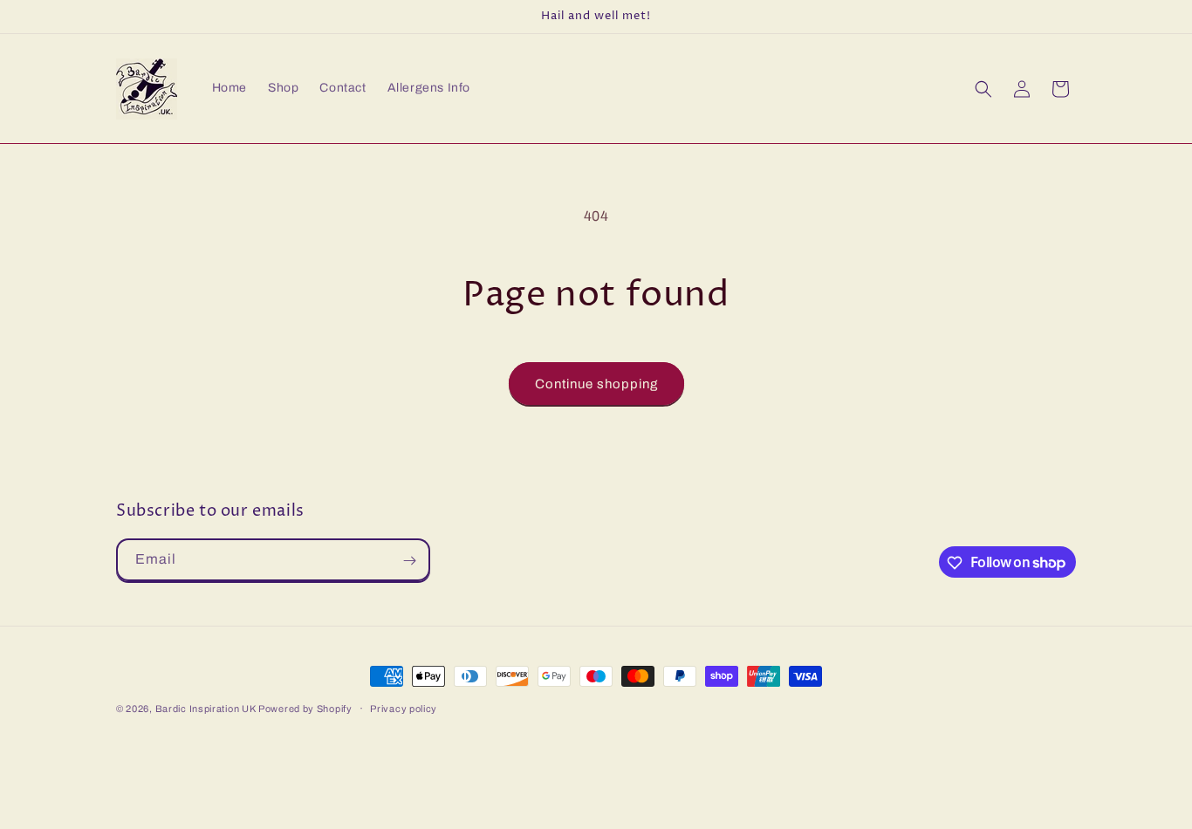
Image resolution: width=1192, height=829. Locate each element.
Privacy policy (403, 707)
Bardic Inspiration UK (206, 708)
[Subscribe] (409, 560)
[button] (983, 89)
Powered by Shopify (305, 708)
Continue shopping (596, 384)
